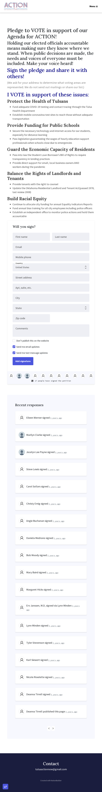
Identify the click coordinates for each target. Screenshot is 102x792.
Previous (49, 728)
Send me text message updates (32, 352)
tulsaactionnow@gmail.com (51, 769)
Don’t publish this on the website (32, 340)
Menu (92, 6)
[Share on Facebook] (5, 772)
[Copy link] (5, 750)
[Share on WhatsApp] (5, 780)
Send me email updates (28, 346)
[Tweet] (5, 765)
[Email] (5, 757)
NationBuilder (56, 780)
